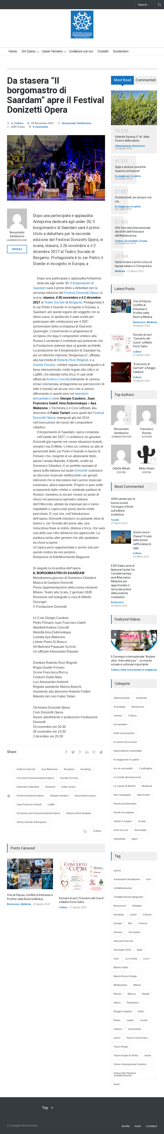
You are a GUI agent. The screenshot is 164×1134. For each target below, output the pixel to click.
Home (13, 51)
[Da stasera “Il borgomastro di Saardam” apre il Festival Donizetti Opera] (56, 168)
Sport (134, 839)
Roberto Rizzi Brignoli (72, 360)
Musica (132, 993)
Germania (134, 932)
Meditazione (120, 985)
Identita (126, 1126)
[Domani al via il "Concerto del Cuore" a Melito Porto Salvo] (82, 875)
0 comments (40, 126)
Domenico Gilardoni (28, 786)
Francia (142, 923)
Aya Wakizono (49, 769)
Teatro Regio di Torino (126, 1055)
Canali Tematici (52, 51)
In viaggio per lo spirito (128, 176)
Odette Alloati (121, 468)
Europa (118, 923)
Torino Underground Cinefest (130, 1064)
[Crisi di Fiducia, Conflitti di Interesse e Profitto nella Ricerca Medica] (30, 874)
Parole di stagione (124, 812)
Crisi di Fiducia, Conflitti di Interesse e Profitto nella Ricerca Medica (142, 309)
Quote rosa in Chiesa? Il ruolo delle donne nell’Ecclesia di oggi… (142, 540)
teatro (117, 1038)
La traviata (131, 958)
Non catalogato (122, 794)
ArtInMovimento (123, 888)
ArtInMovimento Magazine (128, 897)
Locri (146, 958)
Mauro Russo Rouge (125, 976)
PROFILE (17, 249)
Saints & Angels (123, 821)
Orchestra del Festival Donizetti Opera (38, 813)
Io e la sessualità (123, 768)
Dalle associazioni (131, 669)
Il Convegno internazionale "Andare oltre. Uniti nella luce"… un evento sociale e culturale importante (133, 660)
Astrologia (119, 706)
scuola (143, 1020)
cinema (118, 715)
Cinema (147, 914)
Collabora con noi (81, 51)
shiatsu (118, 1029)
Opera (117, 1002)
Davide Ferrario (44, 365)
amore (117, 870)
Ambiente (141, 698)
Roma (117, 1020)
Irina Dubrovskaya (85, 795)
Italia (139, 949)
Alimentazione (123, 146)
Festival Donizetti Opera (81, 292)
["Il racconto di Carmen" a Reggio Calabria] (121, 372)
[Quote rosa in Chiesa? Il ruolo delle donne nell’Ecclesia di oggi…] (121, 537)
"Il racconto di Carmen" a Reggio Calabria (144, 368)
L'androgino (145, 768)
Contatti (103, 51)
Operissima (143, 794)
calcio (133, 914)
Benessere (13, 904)
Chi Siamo (29, 51)
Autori (138, 1126)
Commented (146, 80)
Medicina (26, 904)
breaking (86, 769)
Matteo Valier (121, 967)
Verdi (116, 1084)
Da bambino (131, 241)
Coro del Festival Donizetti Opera (35, 778)
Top (45, 1108)
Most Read (122, 80)
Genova (118, 932)
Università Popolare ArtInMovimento (125, 1074)
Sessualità (140, 830)
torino (147, 1055)
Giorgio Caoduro (59, 795)
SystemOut (134, 1029)
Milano (137, 985)
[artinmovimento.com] (82, 32)
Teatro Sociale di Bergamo (32, 822)
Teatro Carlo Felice (137, 1038)
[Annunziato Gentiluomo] (17, 219)
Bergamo (75, 302)
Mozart (117, 993)
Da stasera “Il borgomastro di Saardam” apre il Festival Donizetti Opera (55, 95)
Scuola (143, 241)
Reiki (141, 1011)
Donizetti (81, 470)
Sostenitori (120, 51)
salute (130, 1020)
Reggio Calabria (123, 1011)
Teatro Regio (121, 1046)
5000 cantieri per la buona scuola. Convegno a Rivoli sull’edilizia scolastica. (123, 506)
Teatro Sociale (54, 302)
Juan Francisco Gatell (29, 804)
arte (148, 879)
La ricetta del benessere (127, 777)
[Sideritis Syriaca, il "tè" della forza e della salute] (134, 107)
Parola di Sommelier (125, 803)
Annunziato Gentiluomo (76, 123)
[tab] (122, 81)
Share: (12, 752)
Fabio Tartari (68, 786)
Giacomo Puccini (123, 941)
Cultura (18, 123)
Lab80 (51, 804)
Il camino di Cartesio (125, 742)
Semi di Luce (121, 830)
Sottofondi (119, 839)
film (130, 923)
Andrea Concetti (57, 379)
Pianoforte (133, 1002)
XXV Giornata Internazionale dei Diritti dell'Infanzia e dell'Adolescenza (133, 231)
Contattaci (151, 1126)
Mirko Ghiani (146, 468)
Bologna (137, 905)
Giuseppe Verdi (122, 949)
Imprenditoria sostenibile (128, 750)
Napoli (145, 993)
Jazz (116, 958)
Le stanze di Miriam (125, 786)
